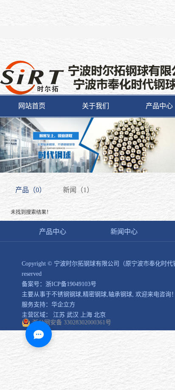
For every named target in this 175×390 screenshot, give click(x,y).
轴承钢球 (120, 294)
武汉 (73, 315)
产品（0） (30, 190)
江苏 (59, 315)
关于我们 (95, 106)
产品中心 (52, 231)
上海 (86, 315)
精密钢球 (95, 294)
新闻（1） (78, 190)
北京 (100, 315)
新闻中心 (124, 231)
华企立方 (63, 304)
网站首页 (31, 106)
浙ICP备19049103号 (70, 284)
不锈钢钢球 (66, 294)
